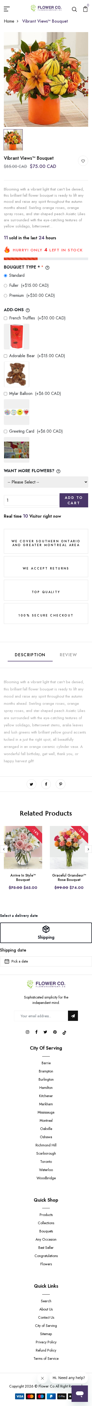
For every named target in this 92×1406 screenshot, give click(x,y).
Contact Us (46, 1317)
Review (68, 655)
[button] (46, 933)
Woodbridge (46, 1178)
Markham (46, 1104)
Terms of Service (46, 1358)
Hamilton (46, 1087)
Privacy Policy (46, 1342)
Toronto (46, 1161)
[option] (46, 79)
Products (46, 1214)
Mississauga (46, 1112)
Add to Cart (74, 500)
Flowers (46, 1264)
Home (9, 21)
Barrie (46, 1063)
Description (30, 655)
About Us (46, 1309)
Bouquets (46, 1231)
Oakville (46, 1128)
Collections (46, 1223)
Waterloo (46, 1169)
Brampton (46, 1071)
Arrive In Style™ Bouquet (23, 877)
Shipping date (13, 950)
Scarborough (46, 1153)
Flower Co (46, 1386)
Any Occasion (46, 1239)
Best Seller (46, 1247)
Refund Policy (46, 1350)
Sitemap (46, 1333)
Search (46, 1301)
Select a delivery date (19, 915)
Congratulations (46, 1255)
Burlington (46, 1079)
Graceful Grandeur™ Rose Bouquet (69, 877)
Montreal (46, 1120)
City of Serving (46, 1325)
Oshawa (46, 1136)
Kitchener (46, 1095)
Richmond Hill (46, 1145)
